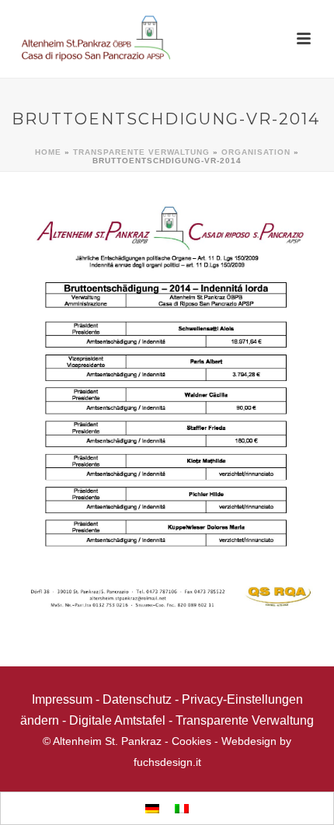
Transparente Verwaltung (141, 152)
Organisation (256, 152)
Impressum (62, 699)
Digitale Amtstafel (117, 720)
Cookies (191, 741)
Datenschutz (137, 699)
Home (48, 152)
